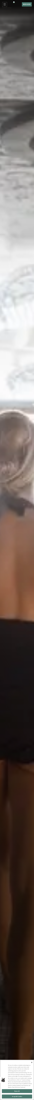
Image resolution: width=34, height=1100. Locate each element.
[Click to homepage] (17, 5)
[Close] (32, 1062)
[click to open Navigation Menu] (4, 4)
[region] (17, 1080)
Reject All (17, 1091)
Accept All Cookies (17, 1096)
